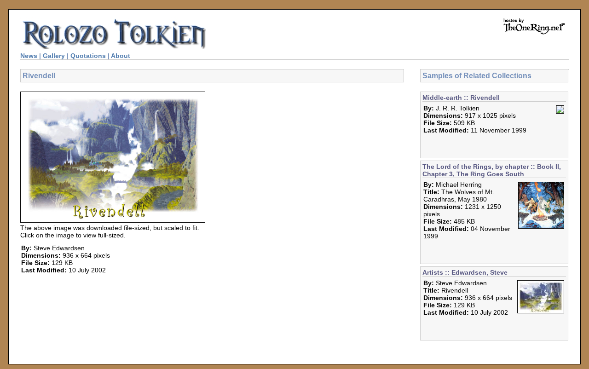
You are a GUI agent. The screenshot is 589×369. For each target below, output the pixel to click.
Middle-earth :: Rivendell (461, 97)
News (28, 55)
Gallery (54, 55)
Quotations (88, 55)
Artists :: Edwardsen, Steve (465, 272)
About (120, 55)
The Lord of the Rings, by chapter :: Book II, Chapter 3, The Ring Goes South (491, 170)
